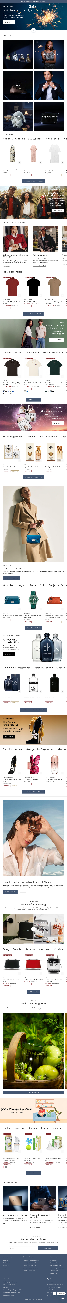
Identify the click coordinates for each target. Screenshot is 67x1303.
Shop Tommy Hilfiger (33, 314)
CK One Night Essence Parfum (11, 698)
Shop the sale (6, 266)
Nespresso (44, 949)
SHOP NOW (9, 22)
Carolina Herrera (12, 749)
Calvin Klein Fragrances (16, 667)
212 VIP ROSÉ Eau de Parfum (53, 779)
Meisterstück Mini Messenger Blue (12, 615)
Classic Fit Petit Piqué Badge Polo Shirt (33, 383)
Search (49, 1295)
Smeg (6, 949)
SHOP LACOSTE (57, 339)
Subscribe (48, 1248)
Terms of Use (54, 1270)
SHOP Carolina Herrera (33, 791)
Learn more (23, 891)
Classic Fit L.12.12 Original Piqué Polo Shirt (12, 383)
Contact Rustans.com (29, 1270)
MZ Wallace (35, 138)
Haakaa (7, 1127)
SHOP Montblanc (33, 627)
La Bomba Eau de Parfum (31, 779)
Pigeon (45, 1127)
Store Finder (6, 1268)
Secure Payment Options (57, 1268)
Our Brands (6, 1265)
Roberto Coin (37, 585)
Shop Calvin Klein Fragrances (33, 710)
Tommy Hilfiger (7, 299)
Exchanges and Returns (29, 1265)
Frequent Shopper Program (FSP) (12, 1290)
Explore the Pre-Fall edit (39, 266)
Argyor (22, 585)
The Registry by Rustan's (10, 1282)
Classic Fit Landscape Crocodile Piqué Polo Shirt (54, 383)
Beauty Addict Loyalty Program (11, 1292)
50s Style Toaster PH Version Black (11, 980)
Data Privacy (53, 1273)
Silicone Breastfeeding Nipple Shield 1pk (53, 1159)
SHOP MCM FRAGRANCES (33, 477)
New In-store (50, 1282)
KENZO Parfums (47, 436)
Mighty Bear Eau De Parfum (31, 467)
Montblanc (9, 585)
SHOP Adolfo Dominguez (33, 181)
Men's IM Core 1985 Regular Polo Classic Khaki (54, 302)
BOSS (18, 352)
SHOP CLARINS (10, 892)
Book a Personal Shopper (54, 1287)
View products (33, 1092)
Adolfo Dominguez (14, 138)
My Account (53, 1260)
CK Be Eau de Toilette (51, 698)
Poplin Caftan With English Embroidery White (52, 169)
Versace (30, 436)
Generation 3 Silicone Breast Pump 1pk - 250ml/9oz (11, 1159)
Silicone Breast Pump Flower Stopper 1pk (32, 1159)
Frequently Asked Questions (31, 1260)
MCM (4, 464)
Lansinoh (58, 1127)
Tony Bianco (52, 138)
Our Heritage (6, 1262)
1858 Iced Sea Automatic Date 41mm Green (32, 616)
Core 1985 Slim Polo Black (31, 302)
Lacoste (7, 352)
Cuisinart (59, 949)
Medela (33, 1127)
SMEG (8, 940)
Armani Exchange (52, 352)
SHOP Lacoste (33, 399)
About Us (5, 1260)
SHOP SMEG (33, 991)
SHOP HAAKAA (33, 1172)
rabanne (61, 749)
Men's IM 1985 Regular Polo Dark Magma (12, 302)
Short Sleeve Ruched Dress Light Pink (33, 169)
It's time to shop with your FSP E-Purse (33, 1)
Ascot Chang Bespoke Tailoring (55, 1284)
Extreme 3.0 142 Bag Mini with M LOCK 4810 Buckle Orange (54, 616)
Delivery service (7, 1223)
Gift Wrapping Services (56, 1265)
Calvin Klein (32, 352)
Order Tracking (54, 1262)
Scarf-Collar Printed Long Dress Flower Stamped (11, 169)
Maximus (30, 949)
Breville (58, 940)
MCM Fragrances (12, 436)
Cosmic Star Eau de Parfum (10, 467)
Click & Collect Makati (9, 1284)
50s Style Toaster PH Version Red (33, 979)
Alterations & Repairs (8, 1295)
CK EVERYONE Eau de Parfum (32, 698)
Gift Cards (5, 1287)
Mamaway (20, 1127)
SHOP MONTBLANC (11, 578)
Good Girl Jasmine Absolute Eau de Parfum (12, 780)
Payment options (35, 1227)
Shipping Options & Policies (30, 1262)
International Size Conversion (31, 1268)
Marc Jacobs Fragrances (39, 749)
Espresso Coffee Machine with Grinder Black (53, 980)
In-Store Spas (51, 1290)
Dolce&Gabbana (43, 667)
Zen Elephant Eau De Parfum (53, 467)
